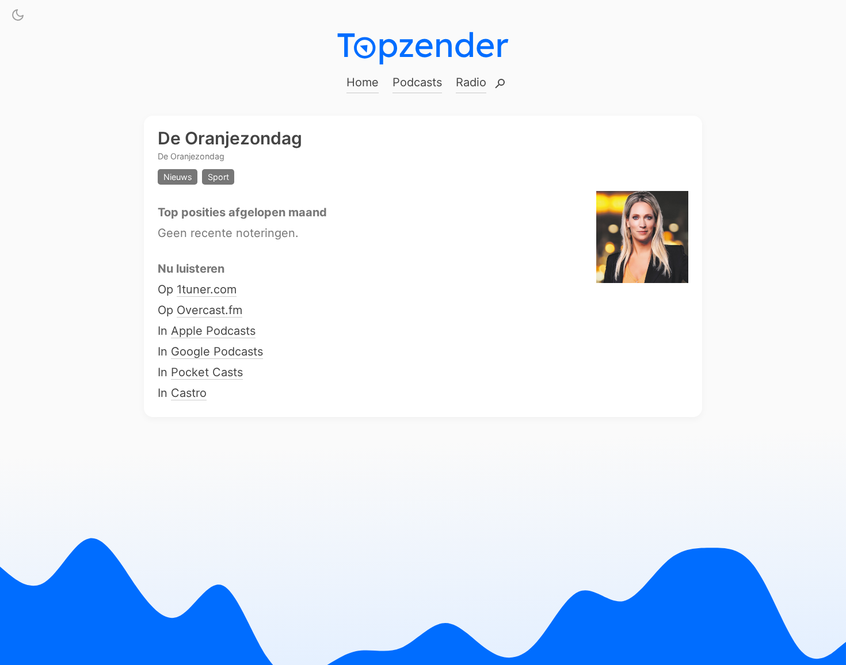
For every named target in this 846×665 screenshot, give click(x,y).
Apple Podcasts (213, 331)
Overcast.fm (209, 311)
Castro (189, 393)
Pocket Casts (207, 373)
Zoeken (500, 84)
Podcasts (417, 82)
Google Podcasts (217, 352)
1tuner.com (207, 290)
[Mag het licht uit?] (18, 17)
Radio (471, 82)
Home (362, 82)
